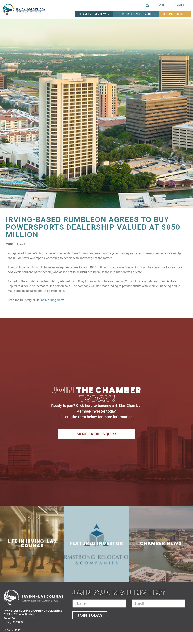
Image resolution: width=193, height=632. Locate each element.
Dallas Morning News (49, 300)
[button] (147, 5)
